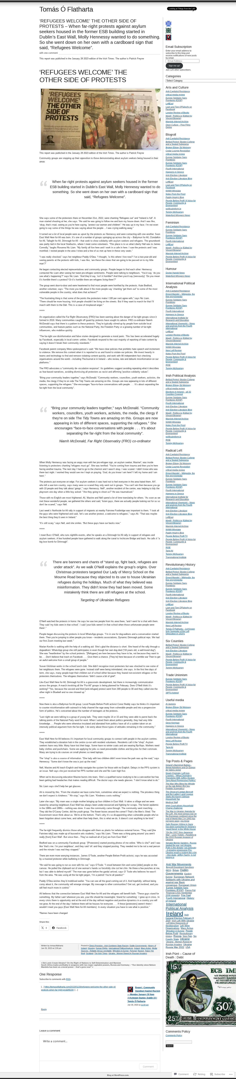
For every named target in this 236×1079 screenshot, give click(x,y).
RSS (68, 979)
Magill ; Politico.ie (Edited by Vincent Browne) (179, 117)
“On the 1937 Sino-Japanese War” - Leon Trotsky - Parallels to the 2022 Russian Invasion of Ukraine (181, 836)
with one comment (48, 53)
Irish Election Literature (176, 175)
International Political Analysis (121, 948)
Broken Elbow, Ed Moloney (178, 147)
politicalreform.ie (173, 209)
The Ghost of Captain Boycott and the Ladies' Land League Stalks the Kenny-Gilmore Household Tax (179, 795)
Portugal (133, 951)
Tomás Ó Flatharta (66, 9)
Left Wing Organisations (178, 927)
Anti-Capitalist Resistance (178, 91)
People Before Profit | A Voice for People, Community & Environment (181, 203)
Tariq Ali (169, 551)
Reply (44, 1009)
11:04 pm (145, 1005)
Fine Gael (186, 895)
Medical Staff (172, 802)
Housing (91, 948)
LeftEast (169, 103)
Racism (141, 951)
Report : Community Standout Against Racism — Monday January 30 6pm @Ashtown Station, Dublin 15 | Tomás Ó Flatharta (144, 994)
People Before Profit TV (177, 536)
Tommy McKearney (175, 212)
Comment (148, 1066)
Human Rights (102, 948)
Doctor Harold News (175, 273)
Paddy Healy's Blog (175, 197)
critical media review (175, 95)
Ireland (137, 948)
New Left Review (174, 350)
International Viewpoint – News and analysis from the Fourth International (180, 326)
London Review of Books (177, 112)
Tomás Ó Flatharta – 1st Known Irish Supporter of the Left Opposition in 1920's (180, 631)
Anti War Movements (178, 864)
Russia (177, 936)
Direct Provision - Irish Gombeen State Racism (109, 946)
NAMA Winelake (173, 191)
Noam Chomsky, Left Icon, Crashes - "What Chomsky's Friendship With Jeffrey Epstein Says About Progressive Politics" (181, 777)
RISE (168, 365)
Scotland (89, 953)
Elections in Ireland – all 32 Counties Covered (178, 393)
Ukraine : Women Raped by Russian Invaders (127, 953)
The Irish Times (100, 953)
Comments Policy (174, 1035)
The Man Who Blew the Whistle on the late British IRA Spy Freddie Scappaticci (180, 786)
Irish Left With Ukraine (183, 920)
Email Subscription (179, 46)
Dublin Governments (138, 946)
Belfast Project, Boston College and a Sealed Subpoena (180, 143)
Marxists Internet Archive (177, 121)
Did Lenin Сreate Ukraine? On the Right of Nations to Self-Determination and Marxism (82, 963)
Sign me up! (174, 66)
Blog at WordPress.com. (118, 1075)
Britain (176, 870)
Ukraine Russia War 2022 (179, 946)
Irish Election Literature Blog (179, 178)
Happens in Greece (175, 172)
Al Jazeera (171, 704)
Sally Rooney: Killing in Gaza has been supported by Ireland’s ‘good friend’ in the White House (181, 826)
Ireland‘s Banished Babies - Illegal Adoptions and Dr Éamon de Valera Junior (180, 767)
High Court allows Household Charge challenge (179, 806)
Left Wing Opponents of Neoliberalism (177, 924)
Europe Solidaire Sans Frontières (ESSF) (177, 889)
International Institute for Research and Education (177, 319)
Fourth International (175, 169)
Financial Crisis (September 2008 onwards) (179, 894)
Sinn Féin (187, 936)
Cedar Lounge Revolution (178, 151)
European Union (187, 885)
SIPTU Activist (172, 693)
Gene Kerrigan (173, 723)
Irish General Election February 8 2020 (180, 918)
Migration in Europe (121, 951)
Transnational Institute (176, 557)
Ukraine (185, 939)
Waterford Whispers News (178, 215)
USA (188, 947)
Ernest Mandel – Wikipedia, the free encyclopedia (180, 295)
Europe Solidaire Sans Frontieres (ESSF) (176, 99)
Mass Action (146, 948)
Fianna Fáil (190, 890)
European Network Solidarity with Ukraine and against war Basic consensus (180, 880)
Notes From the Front (175, 194)
